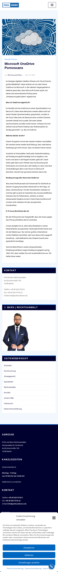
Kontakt (7, 392)
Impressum (47, 568)
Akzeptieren (29, 547)
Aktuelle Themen (11, 59)
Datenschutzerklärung (15, 568)
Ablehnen (29, 555)
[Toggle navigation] (52, 5)
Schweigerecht (10, 376)
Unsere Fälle (9, 398)
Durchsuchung (10, 371)
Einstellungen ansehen (29, 562)
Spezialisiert (8, 381)
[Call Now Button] (52, 566)
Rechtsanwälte (10, 387)
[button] (54, 517)
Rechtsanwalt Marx (13, 75)
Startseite (8, 365)
